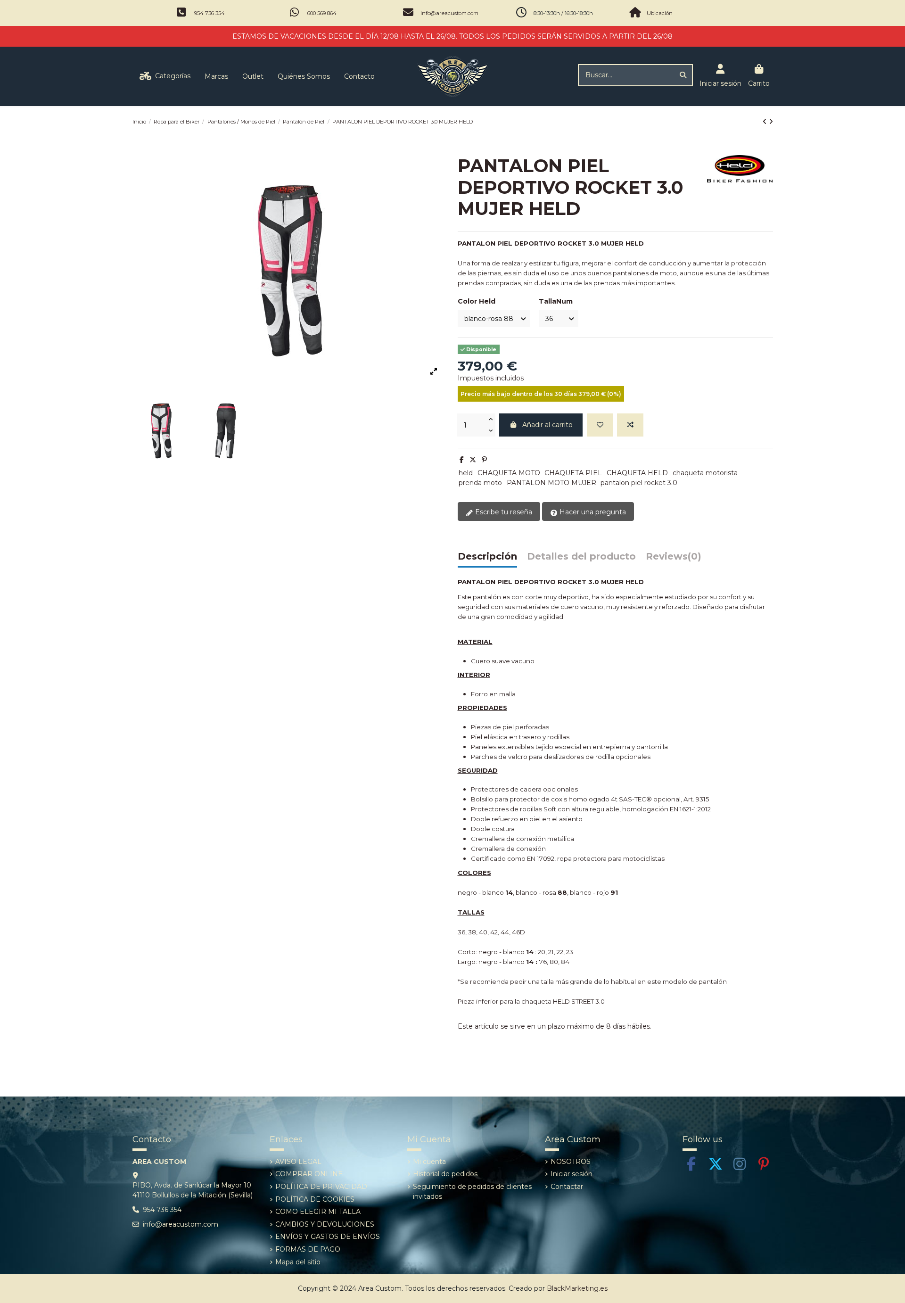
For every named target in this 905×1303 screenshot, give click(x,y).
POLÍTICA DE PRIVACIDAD (321, 1186)
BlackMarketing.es (577, 1288)
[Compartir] (462, 459)
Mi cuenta (429, 1161)
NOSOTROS (571, 1161)
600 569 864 (322, 13)
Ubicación (660, 13)
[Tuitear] (472, 459)
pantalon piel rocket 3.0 (639, 482)
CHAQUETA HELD (637, 473)
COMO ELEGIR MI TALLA (318, 1211)
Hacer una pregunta (592, 512)
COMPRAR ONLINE (309, 1174)
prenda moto (480, 482)
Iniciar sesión (571, 1174)
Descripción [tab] (487, 557)
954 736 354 (209, 13)
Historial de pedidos (445, 1174)
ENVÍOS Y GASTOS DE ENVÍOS (327, 1236)
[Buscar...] (683, 75)
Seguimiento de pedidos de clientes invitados (472, 1191)
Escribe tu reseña (502, 512)
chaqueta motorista (705, 473)
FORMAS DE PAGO (307, 1249)
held (466, 473)
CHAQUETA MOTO (508, 473)
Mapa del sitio (298, 1262)
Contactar (567, 1186)
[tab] (673, 559)
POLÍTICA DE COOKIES (314, 1199)
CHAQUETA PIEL (573, 473)
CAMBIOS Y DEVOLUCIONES (324, 1224)
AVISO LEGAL (298, 1161)
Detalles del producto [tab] (581, 557)
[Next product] (771, 121)
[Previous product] (766, 121)
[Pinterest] (484, 459)
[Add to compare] (630, 425)
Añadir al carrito (547, 425)
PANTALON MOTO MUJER (551, 482)
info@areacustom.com (449, 13)
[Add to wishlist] (600, 425)
